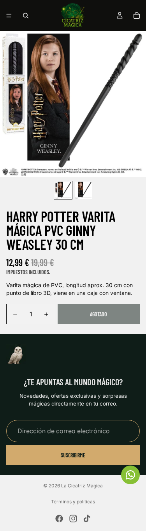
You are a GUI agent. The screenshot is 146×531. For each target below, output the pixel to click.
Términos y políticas (73, 502)
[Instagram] (73, 518)
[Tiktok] (86, 518)
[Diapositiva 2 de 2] (83, 190)
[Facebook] (59, 518)
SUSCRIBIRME (73, 455)
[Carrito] (136, 15)
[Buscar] (25, 15)
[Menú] (9, 16)
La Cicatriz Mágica (82, 486)
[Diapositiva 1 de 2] (63, 190)
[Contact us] (130, 475)
